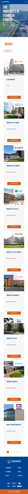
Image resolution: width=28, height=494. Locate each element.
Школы (19, 471)
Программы (8, 471)
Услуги (7, 475)
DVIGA (17, 492)
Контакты (20, 475)
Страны (19, 468)
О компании (8, 468)
